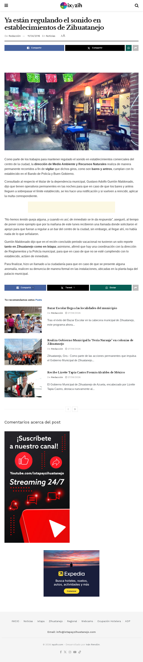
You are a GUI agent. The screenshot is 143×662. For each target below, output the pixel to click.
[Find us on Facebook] (61, 652)
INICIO (15, 621)
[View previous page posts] (68, 409)
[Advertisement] (71, 61)
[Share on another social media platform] (136, 48)
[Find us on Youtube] (74, 652)
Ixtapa (41, 621)
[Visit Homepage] (71, 5)
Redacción (15, 36)
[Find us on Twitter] (65, 652)
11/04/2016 (34, 36)
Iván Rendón (93, 644)
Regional (72, 621)
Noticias (50, 36)
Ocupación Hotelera (109, 621)
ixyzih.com (57, 644)
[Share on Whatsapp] (129, 48)
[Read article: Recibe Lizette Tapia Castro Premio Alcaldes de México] (23, 384)
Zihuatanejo (56, 621)
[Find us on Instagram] (70, 652)
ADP (127, 621)
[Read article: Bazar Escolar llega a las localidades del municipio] (23, 319)
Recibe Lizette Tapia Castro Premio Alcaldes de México (86, 372)
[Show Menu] (6, 5)
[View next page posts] (75, 409)
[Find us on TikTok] (79, 652)
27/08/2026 (74, 313)
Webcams (87, 621)
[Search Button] (137, 5)
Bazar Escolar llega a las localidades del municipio (82, 308)
